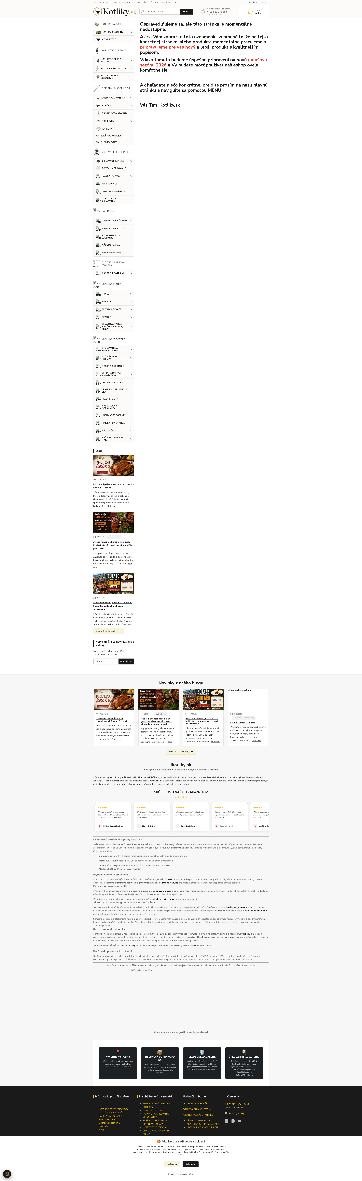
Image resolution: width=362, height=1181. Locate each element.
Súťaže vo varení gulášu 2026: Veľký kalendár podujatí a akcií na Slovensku (112, 606)
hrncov (246, 933)
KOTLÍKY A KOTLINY (112, 32)
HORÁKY (106, 105)
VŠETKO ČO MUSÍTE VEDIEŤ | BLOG (158, 2)
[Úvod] (115, 11)
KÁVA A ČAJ (108, 430)
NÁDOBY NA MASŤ (111, 244)
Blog (101, 1129)
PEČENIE (106, 317)
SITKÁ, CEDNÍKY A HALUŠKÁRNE (111, 374)
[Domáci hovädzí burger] (248, 699)
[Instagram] (234, 1121)
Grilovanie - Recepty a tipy (243, 718)
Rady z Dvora (114, 537)
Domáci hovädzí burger (242, 722)
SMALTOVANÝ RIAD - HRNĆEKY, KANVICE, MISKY (113, 327)
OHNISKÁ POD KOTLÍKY (108, 135)
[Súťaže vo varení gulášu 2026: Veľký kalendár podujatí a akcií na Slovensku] (113, 584)
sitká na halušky (127, 945)
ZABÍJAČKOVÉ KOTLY (113, 228)
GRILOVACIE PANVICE (113, 161)
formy (171, 940)
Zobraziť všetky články (106, 631)
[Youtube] (241, 1121)
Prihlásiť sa (126, 661)
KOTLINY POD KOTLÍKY (113, 97)
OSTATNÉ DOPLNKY (107, 141)
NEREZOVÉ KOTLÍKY (153, 1110)
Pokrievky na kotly (111, 252)
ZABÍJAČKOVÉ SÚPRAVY (114, 220)
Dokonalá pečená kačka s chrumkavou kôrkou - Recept (113, 486)
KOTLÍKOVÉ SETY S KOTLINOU (111, 60)
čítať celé (111, 506)
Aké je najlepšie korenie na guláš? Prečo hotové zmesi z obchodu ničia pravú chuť (112, 545)
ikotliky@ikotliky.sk (238, 1113)
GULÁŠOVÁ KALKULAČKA (112, 1112)
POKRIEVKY (108, 121)
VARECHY (107, 128)
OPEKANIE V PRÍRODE (113, 191)
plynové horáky (172, 879)
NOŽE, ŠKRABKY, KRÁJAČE (110, 358)
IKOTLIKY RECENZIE (102, 2)
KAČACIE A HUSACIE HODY (112, 439)
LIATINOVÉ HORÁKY (153, 1124)
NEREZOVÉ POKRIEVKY (154, 1127)
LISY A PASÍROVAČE (112, 382)
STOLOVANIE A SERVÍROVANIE (110, 349)
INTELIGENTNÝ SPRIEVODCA (114, 1109)
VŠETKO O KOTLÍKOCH (198, 1120)
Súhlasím (191, 1164)
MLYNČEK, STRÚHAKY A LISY (114, 390)
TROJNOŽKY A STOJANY (114, 113)
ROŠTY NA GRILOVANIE (114, 168)
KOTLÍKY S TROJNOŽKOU (114, 68)
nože (193, 945)
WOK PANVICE (109, 183)
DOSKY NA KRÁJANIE (113, 366)
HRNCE (105, 293)
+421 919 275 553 (217, 11)
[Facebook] (228, 1121)
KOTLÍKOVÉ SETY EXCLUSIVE (110, 76)
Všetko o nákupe (121, 2)
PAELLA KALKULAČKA (110, 1116)
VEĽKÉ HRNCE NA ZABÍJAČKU (111, 236)
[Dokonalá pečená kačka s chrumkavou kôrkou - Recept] (113, 466)
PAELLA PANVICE (111, 176)
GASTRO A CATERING (113, 273)
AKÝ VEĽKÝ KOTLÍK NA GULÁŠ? (203, 1124)
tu (192, 1174)
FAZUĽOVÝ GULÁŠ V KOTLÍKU (197, 1109)
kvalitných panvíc (166, 899)
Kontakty (136, 2)
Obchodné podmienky (109, 1122)
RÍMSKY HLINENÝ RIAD (113, 423)
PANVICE (106, 301)
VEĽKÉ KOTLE (109, 39)
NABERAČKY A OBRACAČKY (109, 407)
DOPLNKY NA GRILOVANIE (109, 199)
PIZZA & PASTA (110, 398)
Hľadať (186, 11)
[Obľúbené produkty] (249, 2)
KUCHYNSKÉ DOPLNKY (114, 415)
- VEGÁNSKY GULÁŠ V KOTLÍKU (197, 1115)
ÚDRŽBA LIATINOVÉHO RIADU (202, 1127)
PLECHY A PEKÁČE (111, 309)
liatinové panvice (162, 891)
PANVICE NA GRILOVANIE (156, 1113)
